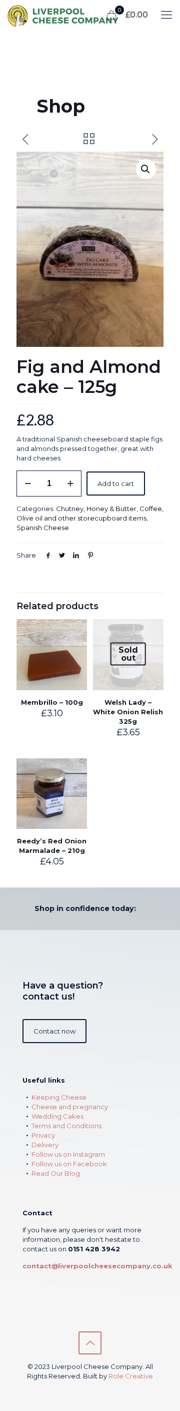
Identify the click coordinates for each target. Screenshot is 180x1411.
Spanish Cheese (42, 528)
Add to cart (116, 484)
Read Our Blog (56, 1173)
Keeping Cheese (59, 1097)
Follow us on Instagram (68, 1154)
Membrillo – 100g (52, 702)
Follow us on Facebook (69, 1164)
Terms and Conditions (67, 1126)
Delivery (45, 1145)
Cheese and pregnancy (70, 1107)
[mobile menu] (166, 15)
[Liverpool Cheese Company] (72, 15)
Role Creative (130, 1376)
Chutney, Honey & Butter (96, 509)
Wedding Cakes (58, 1116)
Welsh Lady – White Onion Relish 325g (128, 711)
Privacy (43, 1135)
